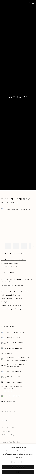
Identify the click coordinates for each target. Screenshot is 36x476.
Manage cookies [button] (18, 462)
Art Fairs (18, 97)
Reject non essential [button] (18, 467)
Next (33, 246)
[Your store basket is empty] (29, 3)
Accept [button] (18, 472)
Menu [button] (33, 3)
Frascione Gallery (13, 3)
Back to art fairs (9, 411)
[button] (24, 246)
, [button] (8, 246)
